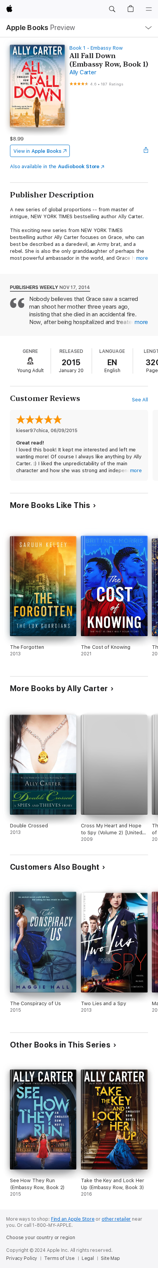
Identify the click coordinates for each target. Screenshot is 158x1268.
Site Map (110, 1258)
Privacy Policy (21, 1258)
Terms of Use (59, 1258)
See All (140, 400)
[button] (112, 9)
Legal (88, 1258)
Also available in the (55, 166)
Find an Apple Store (73, 1219)
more (142, 258)
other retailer (116, 1219)
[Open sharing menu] (145, 150)
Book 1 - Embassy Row (96, 48)
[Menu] (149, 9)
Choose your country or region (40, 1237)
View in (37, 151)
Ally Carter (82, 72)
